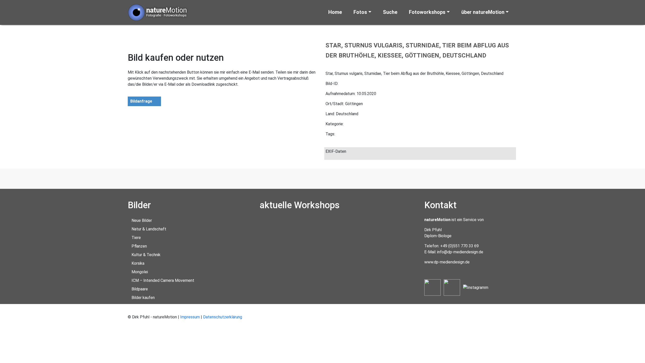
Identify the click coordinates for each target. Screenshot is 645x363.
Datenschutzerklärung (222, 317)
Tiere (136, 237)
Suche (390, 12)
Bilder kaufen (143, 297)
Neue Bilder (142, 220)
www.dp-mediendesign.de (447, 262)
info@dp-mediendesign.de (460, 252)
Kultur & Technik (146, 254)
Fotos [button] (360, 12)
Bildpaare (140, 289)
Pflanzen (139, 246)
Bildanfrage (141, 101)
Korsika (138, 263)
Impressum (190, 317)
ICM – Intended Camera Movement (163, 280)
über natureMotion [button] (482, 12)
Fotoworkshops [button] (427, 12)
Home (335, 12)
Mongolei (140, 271)
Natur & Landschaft (149, 229)
